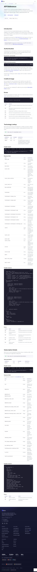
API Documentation (28, 528)
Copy (31, 57)
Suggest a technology (5, 546)
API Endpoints (27, 531)
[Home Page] (4, 1)
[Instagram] (7, 523)
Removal (14, 546)
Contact (14, 542)
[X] (5, 523)
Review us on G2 (9, 564)
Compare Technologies (5, 531)
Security (14, 544)
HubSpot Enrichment (5, 536)
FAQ (2, 549)
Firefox (10, 559)
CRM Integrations (27, 533)
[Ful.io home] (4, 510)
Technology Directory (5, 544)
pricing (5, 40)
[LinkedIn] (2, 523)
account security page (23, 38)
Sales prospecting (16, 533)
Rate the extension (18, 564)
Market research (15, 531)
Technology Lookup (5, 528)
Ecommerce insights (16, 535)
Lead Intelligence (16, 528)
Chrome (5, 559)
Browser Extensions (5, 533)
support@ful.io (5, 519)
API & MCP (3, 535)
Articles (3, 542)
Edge (15, 559)
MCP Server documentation (18, 44)
